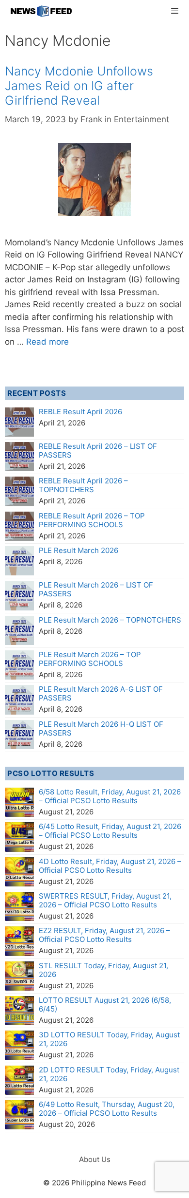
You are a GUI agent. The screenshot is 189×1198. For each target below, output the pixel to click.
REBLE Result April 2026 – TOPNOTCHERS (83, 485)
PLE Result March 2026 (78, 550)
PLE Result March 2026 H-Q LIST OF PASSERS (101, 728)
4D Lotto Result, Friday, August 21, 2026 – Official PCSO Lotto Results (110, 866)
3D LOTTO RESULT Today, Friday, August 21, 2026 (109, 1039)
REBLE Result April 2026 (80, 411)
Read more (47, 342)
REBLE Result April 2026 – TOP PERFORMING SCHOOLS (92, 520)
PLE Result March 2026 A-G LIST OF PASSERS (101, 693)
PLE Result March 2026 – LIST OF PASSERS (96, 589)
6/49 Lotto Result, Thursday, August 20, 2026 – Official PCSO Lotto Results (106, 1109)
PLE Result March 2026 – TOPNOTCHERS (110, 620)
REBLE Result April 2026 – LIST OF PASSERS (98, 451)
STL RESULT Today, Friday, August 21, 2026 (103, 970)
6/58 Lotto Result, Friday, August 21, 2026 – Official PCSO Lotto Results (110, 796)
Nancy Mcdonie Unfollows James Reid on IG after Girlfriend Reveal (79, 86)
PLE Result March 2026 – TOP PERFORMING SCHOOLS (90, 659)
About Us (94, 1159)
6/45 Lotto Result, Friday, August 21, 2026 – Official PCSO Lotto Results (110, 831)
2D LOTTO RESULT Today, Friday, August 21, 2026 (109, 1074)
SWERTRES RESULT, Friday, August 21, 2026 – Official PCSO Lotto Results (105, 900)
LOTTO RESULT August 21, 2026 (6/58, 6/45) (105, 1004)
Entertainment (141, 119)
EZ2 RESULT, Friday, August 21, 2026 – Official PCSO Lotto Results (104, 935)
